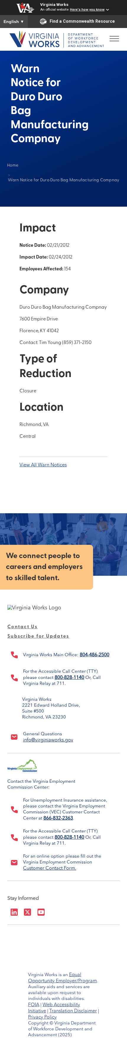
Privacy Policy (42, 1017)
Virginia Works (54, 4)
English (14, 21)
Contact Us (22, 627)
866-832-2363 (58, 818)
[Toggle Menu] (114, 37)
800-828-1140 (69, 677)
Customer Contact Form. (49, 868)
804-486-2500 (94, 655)
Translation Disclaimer (73, 1011)
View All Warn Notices (43, 465)
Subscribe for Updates (38, 636)
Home (12, 165)
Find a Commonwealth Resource (82, 21)
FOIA (33, 1005)
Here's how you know (87, 9)
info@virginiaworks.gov (48, 740)
